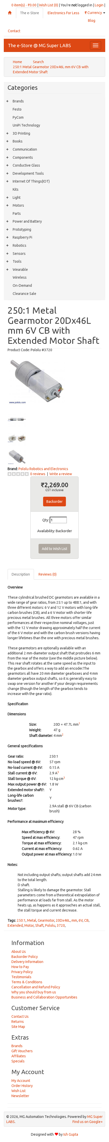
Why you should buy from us (33, 992)
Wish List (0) (48, 5)
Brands (18, 101)
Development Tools (28, 173)
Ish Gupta (70, 1134)
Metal (31, 920)
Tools (17, 261)
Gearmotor (46, 920)
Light (17, 197)
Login (99, 5)
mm (74, 920)
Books (18, 141)
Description (21, 574)
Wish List (18, 1091)
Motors (18, 205)
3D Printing (21, 133)
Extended (15, 925)
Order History (22, 1086)
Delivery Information (27, 962)
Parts (17, 213)
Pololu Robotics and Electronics (43, 469)
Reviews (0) (48, 574)
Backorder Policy (24, 957)
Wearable (20, 269)
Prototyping (22, 229)
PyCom (18, 117)
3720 (61, 925)
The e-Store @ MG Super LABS (39, 45)
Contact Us (20, 1016)
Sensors (19, 254)
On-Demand (22, 285)
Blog (91, 21)
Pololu (50, 925)
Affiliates (18, 1056)
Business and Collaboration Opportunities (44, 997)
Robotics (19, 245)
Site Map (18, 1027)
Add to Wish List (54, 549)
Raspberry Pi (22, 237)
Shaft (39, 925)
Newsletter (20, 1096)
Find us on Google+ (87, 1122)
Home (17, 62)
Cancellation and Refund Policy (35, 987)
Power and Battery (27, 221)
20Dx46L (63, 920)
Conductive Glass (26, 165)
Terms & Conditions (26, 982)
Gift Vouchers (22, 1051)
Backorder (54, 501)
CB (86, 920)
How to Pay (20, 967)
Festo (17, 109)
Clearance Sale (24, 294)
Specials (18, 1061)
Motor (29, 925)
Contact (14, 31)
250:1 (21, 920)
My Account (20, 1081)
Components (23, 157)
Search (38, 62)
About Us (18, 952)
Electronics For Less (63, 13)
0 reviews (37, 474)
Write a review (60, 474)
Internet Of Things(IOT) (31, 181)
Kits (16, 189)
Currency (94, 13)
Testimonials (21, 977)
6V (81, 920)
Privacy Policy (22, 972)
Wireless (20, 277)
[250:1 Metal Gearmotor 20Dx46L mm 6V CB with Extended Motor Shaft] (36, 381)
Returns (17, 1022)
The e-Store (29, 13)
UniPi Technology (26, 125)
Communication (25, 149)
